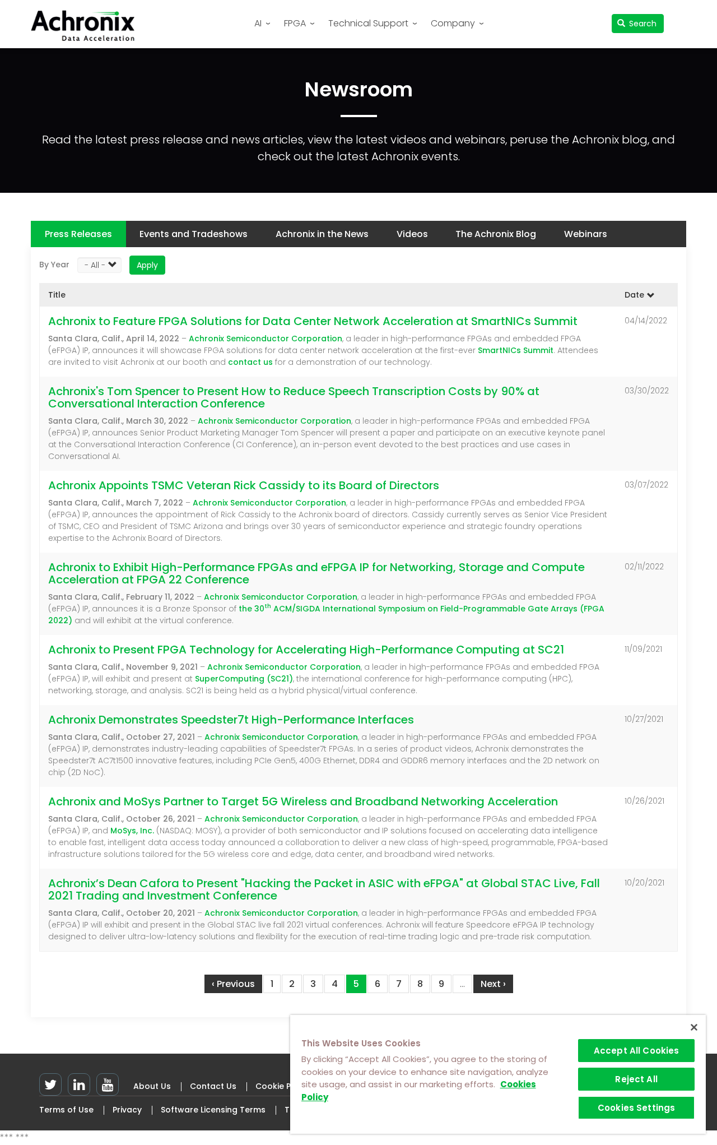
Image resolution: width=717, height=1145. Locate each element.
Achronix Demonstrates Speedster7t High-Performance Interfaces (231, 719)
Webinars (585, 234)
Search (642, 23)
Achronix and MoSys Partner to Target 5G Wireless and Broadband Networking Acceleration (303, 801)
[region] (498, 1074)
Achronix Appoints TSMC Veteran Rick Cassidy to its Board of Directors (243, 485)
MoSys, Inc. (132, 830)
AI (258, 23)
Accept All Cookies (636, 1050)
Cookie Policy (282, 1086)
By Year (54, 264)
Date (634, 294)
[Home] (87, 25)
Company (453, 23)
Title (57, 294)
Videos (412, 234)
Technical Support (368, 23)
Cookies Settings (636, 1108)
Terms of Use (66, 1109)
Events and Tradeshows (193, 234)
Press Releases (78, 234)
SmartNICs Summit (515, 350)
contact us (250, 362)
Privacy (127, 1109)
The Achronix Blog (495, 234)
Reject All (636, 1079)
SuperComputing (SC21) (244, 678)
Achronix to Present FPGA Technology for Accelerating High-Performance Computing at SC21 (306, 649)
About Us (152, 1086)
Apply (147, 265)
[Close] (694, 1027)
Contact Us (213, 1086)
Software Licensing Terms (213, 1109)
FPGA (295, 23)
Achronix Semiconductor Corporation (265, 338)
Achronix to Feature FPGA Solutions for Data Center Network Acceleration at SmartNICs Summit (313, 321)
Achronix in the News (322, 234)
